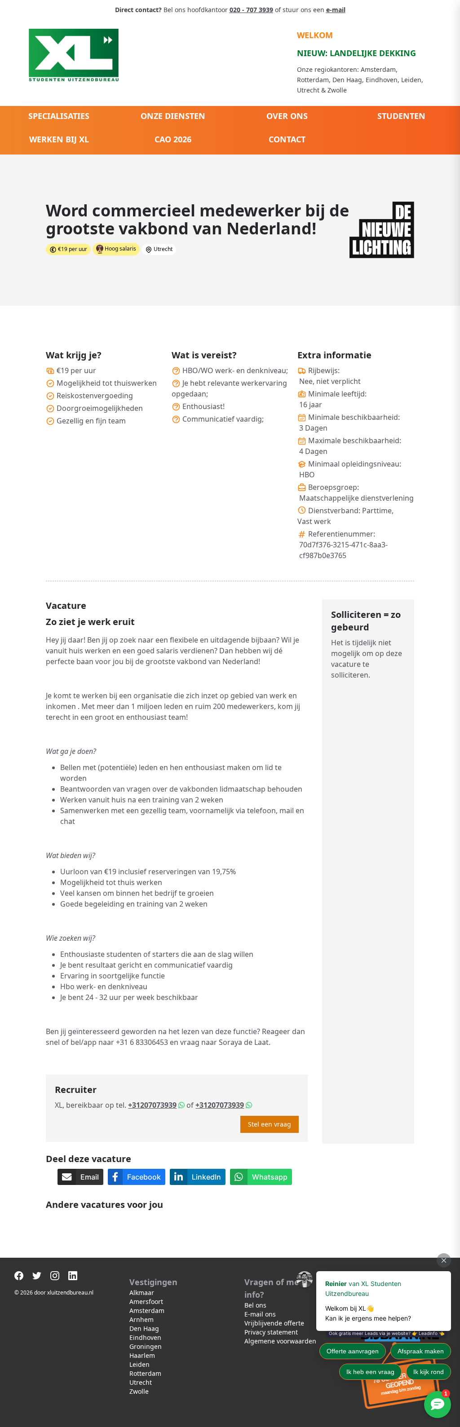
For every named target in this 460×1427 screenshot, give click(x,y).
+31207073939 (152, 1105)
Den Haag (144, 1328)
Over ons (287, 115)
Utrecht (140, 1382)
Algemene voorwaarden (280, 1341)
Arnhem (141, 1319)
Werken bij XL (59, 139)
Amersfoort (146, 1301)
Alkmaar (141, 1292)
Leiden (139, 1364)
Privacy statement (271, 1332)
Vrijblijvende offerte (274, 1323)
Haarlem (142, 1355)
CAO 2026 (173, 139)
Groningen (145, 1346)
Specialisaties (58, 115)
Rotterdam (145, 1373)
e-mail (335, 9)
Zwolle (139, 1391)
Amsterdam (146, 1310)
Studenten (401, 115)
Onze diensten (173, 115)
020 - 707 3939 (251, 9)
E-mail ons (260, 1314)
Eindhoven (145, 1337)
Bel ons (255, 1305)
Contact (287, 139)
